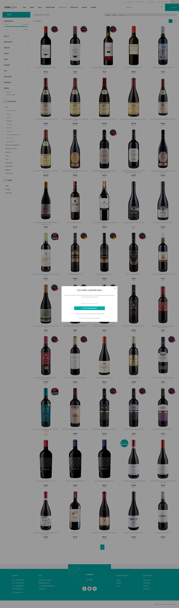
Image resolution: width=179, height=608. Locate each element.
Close (115, 288)
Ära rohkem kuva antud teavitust (90, 318)
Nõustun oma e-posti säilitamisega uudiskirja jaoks (91, 314)
